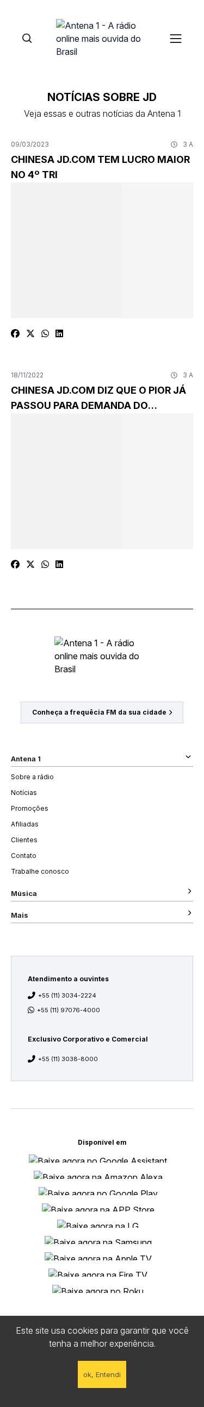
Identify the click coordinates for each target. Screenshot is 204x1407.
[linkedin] (59, 333)
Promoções (29, 808)
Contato (23, 855)
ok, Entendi (102, 1374)
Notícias (24, 792)
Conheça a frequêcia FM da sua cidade (99, 712)
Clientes (24, 840)
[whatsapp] (45, 333)
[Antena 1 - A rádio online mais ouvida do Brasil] (102, 38)
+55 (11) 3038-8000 (68, 1059)
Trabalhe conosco (40, 871)
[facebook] (15, 333)
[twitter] (30, 333)
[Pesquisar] (27, 38)
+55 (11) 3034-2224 (67, 995)
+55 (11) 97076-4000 (68, 1010)
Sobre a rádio (32, 777)
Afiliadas (25, 824)
